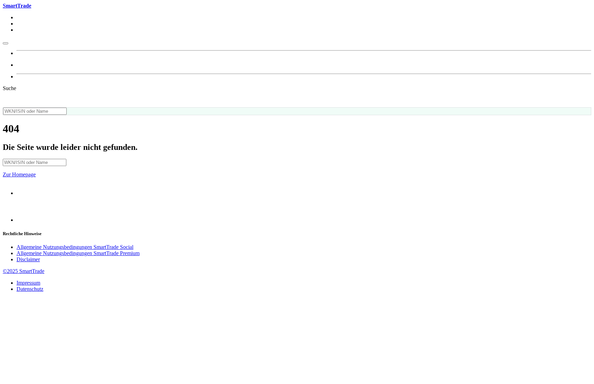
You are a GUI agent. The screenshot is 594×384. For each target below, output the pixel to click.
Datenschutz (29, 289)
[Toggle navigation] (5, 43)
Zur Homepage (19, 174)
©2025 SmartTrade (23, 271)
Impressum (28, 283)
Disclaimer (28, 259)
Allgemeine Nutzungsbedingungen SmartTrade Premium (78, 253)
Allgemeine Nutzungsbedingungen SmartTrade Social (74, 247)
